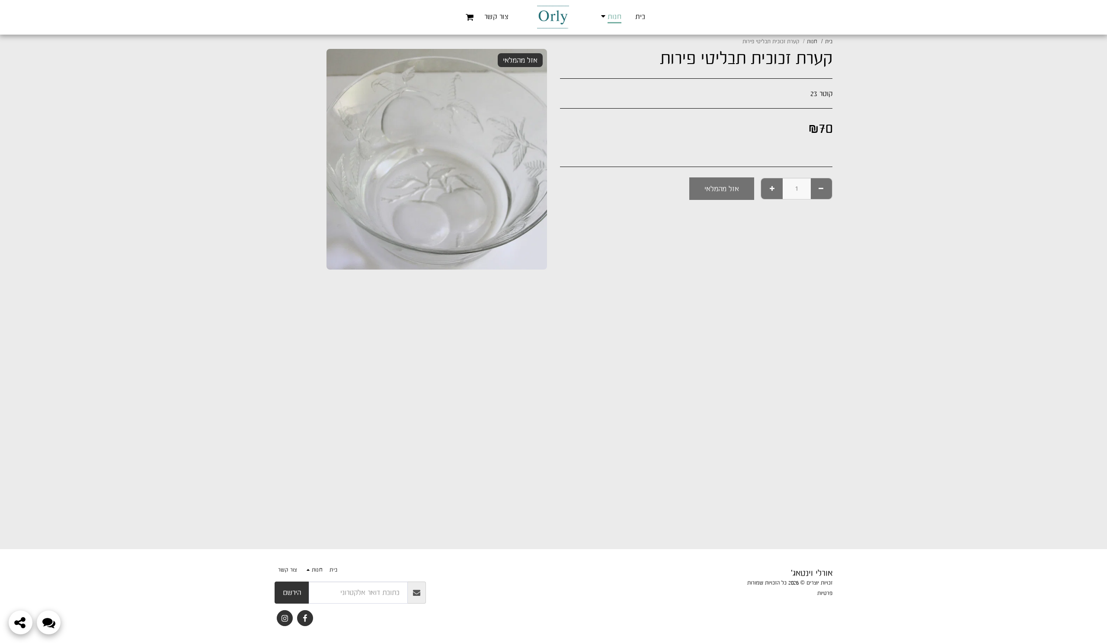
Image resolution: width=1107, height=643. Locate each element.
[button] (470, 17)
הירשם (292, 592)
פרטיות (824, 593)
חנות (812, 41)
